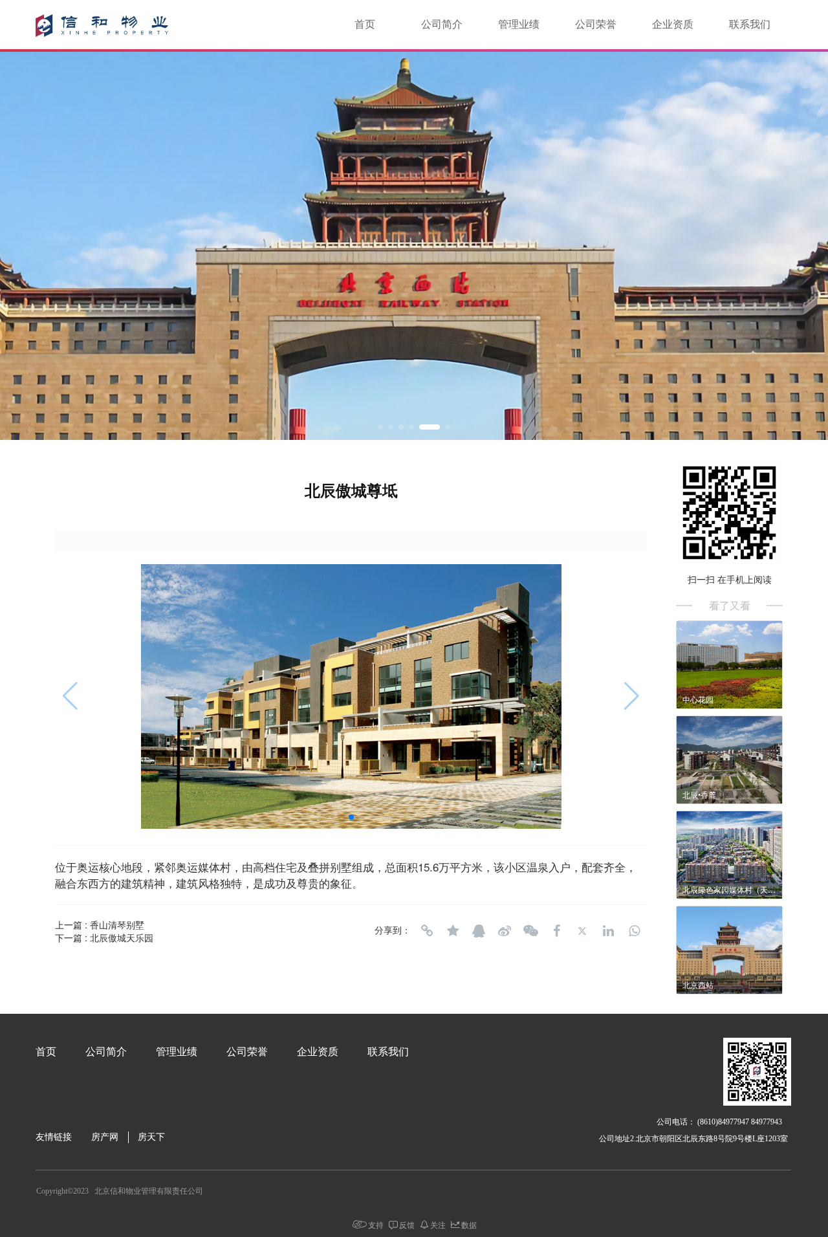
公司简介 (442, 24)
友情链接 (54, 1137)
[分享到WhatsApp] (634, 931)
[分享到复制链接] (427, 931)
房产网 (104, 1137)
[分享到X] (582, 931)
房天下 (151, 1137)
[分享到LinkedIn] (608, 931)
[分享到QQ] (478, 931)
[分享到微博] (504, 931)
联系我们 (749, 24)
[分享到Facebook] (556, 931)
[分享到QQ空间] (452, 931)
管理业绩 (518, 24)
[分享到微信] (530, 931)
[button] (380, 427)
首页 (364, 24)
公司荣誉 (595, 24)
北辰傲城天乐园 (121, 937)
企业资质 (672, 24)
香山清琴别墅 (117, 924)
